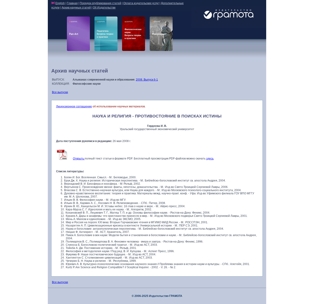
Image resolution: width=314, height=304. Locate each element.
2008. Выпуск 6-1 (147, 79)
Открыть (79, 158)
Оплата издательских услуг (141, 3)
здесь (210, 158)
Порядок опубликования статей (100, 3)
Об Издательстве (104, 7)
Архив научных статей (76, 7)
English (60, 3)
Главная (72, 3)
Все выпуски (60, 92)
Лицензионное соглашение (74, 106)
